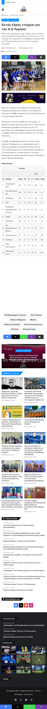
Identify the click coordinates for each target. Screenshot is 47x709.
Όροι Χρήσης (18, 694)
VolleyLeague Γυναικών (16, 315)
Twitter (6, 679)
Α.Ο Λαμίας (37, 315)
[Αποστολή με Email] (41, 57)
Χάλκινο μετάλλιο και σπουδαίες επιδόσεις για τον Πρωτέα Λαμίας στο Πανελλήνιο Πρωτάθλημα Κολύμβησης (34, 450)
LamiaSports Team (10, 48)
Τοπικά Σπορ (14, 15)
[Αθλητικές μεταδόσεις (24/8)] (38, 669)
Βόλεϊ (22, 15)
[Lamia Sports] (23, 9)
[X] (14, 57)
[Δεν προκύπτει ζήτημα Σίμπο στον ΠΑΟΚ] (9, 659)
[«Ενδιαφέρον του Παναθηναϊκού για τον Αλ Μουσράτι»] (9, 650)
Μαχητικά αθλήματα (23, 351)
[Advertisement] (23, 285)
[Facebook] (6, 57)
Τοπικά (15, 329)
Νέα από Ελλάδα (13, 324)
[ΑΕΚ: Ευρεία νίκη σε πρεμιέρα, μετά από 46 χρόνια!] (23, 669)
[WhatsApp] (23, 57)
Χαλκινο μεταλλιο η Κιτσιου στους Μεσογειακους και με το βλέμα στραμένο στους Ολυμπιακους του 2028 (23, 358)
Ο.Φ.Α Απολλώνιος (33, 324)
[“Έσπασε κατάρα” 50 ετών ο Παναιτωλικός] (23, 650)
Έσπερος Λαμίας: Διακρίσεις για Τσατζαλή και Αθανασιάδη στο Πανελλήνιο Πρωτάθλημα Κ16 (34, 505)
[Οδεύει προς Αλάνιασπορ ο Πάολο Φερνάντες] (38, 659)
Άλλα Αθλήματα (19, 320)
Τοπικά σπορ (29, 329)
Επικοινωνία (28, 694)
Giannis (38, 691)
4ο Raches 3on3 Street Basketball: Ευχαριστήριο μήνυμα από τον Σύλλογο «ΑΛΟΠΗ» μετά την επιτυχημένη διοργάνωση (34, 395)
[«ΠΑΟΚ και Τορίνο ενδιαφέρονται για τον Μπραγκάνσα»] (23, 659)
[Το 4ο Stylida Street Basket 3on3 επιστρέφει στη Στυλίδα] (34, 412)
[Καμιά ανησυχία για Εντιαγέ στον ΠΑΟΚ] (38, 650)
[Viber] (32, 57)
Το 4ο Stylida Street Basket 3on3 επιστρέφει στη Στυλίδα (34, 422)
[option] (23, 356)
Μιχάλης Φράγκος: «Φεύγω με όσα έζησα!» (20, 2)
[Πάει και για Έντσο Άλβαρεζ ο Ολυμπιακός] (9, 669)
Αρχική (5, 15)
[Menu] (3, 10)
